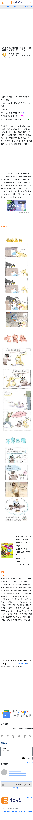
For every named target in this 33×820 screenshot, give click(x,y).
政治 (20, 7)
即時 (2, 7)
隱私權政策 (30, 762)
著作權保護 (7, 812)
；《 (16, 663)
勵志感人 (12, 56)
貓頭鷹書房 (22, 663)
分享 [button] (28, 785)
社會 (14, 7)
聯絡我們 (29, 812)
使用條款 (14, 812)
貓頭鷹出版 (16, 54)
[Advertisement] (16, 26)
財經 (26, 7)
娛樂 (8, 7)
